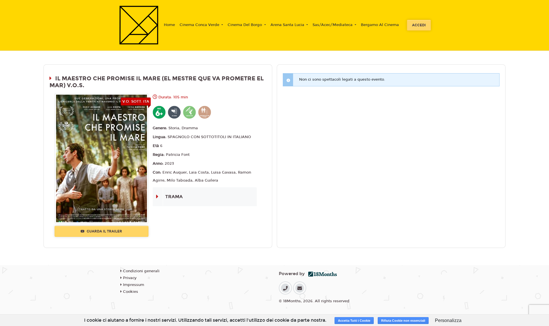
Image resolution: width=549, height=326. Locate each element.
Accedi (419, 25)
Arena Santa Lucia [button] (287, 25)
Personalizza (448, 320)
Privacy (129, 278)
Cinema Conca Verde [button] (200, 25)
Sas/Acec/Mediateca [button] (333, 25)
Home (169, 25)
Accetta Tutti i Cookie (354, 320)
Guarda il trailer (104, 231)
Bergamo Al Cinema (380, 25)
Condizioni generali (141, 271)
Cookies (130, 291)
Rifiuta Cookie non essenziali (403, 320)
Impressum (133, 285)
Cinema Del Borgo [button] (245, 25)
